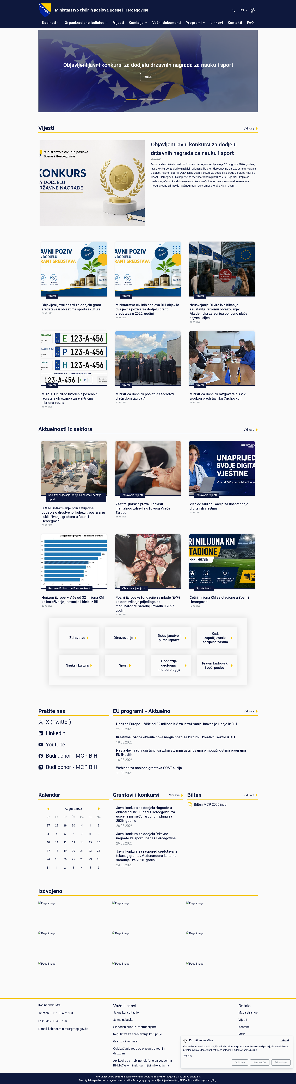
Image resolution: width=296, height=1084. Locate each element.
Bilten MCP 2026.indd (210, 804)
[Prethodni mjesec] (48, 809)
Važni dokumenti (166, 23)
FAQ (250, 23)
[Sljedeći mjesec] (99, 809)
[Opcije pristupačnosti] (252, 10)
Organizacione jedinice (84, 23)
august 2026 (73, 809)
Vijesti (118, 23)
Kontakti (235, 23)
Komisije (136, 23)
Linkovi (217, 23)
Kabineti (49, 23)
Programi (194, 23)
